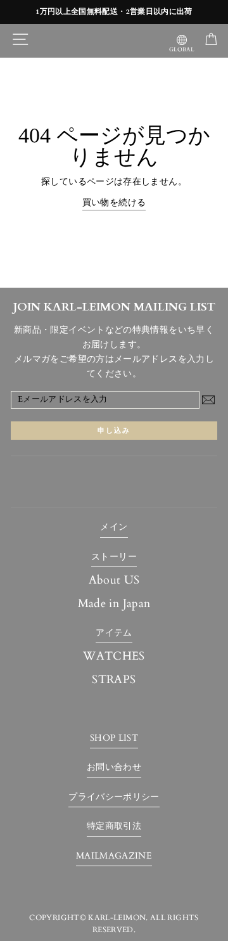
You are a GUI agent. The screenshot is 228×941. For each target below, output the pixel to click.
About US (114, 580)
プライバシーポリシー (114, 797)
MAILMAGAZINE (114, 856)
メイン (113, 527)
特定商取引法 (114, 826)
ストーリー (114, 557)
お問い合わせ (114, 767)
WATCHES (114, 656)
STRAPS (114, 680)
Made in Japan (114, 603)
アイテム (114, 633)
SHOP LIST (114, 738)
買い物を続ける (114, 202)
